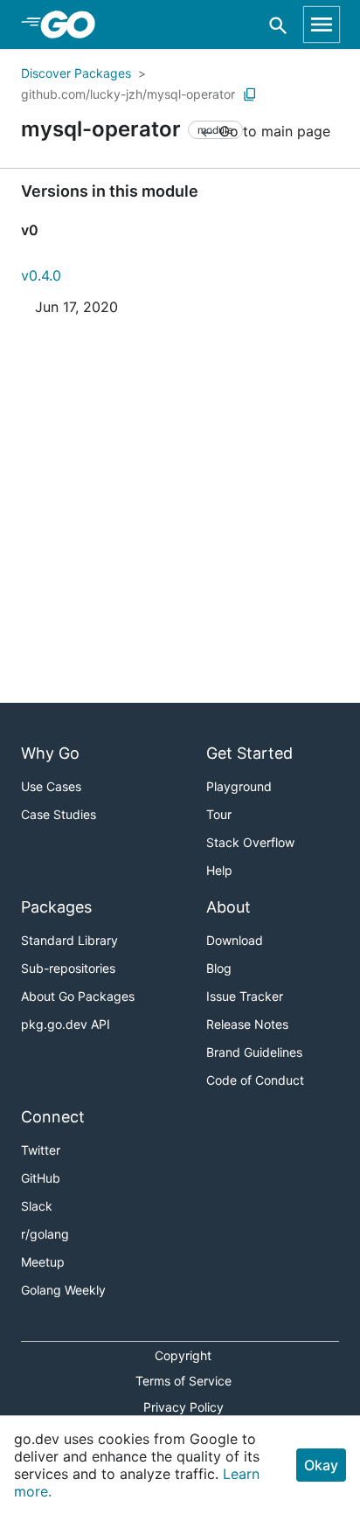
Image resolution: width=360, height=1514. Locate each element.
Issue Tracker (244, 996)
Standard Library (69, 940)
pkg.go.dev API (65, 1024)
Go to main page (272, 131)
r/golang (45, 1233)
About (228, 907)
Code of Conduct (255, 1080)
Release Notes (247, 1024)
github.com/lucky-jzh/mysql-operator (128, 94)
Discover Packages (76, 73)
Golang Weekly (63, 1289)
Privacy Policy (183, 1406)
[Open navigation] (321, 24)
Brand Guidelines (254, 1052)
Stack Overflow (250, 842)
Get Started (249, 753)
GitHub (40, 1177)
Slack (36, 1205)
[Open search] (278, 25)
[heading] (74, 24)
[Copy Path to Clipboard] (250, 94)
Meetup (43, 1261)
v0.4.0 (41, 275)
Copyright (183, 1355)
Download (234, 940)
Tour (219, 814)
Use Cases (51, 786)
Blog (219, 968)
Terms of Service (183, 1380)
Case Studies (58, 814)
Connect (53, 1117)
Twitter (40, 1149)
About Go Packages (78, 996)
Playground (239, 786)
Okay (321, 1465)
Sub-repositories (68, 968)
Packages (56, 907)
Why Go (50, 753)
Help (219, 870)
